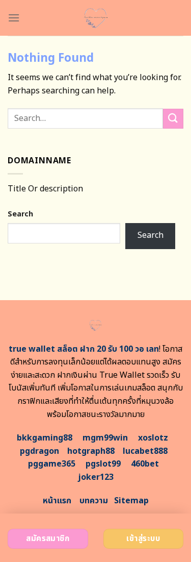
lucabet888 (145, 451)
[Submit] (173, 119)
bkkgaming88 (44, 438)
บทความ (93, 501)
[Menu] (14, 17)
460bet (145, 464)
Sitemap (131, 501)
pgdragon (39, 451)
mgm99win (105, 438)
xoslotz (153, 438)
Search (20, 214)
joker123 (96, 477)
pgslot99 (103, 464)
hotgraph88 (91, 451)
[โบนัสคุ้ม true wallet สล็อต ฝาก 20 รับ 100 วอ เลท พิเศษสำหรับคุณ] (95, 18)
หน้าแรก (57, 501)
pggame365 (51, 464)
